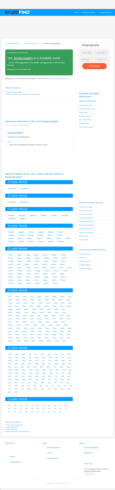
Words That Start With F (86, 228)
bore (33, 303)
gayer (63, 261)
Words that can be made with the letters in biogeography (23, 94)
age (16, 354)
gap (43, 364)
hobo (25, 322)
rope (46, 337)
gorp (57, 312)
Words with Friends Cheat (87, 109)
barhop (31, 232)
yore (64, 341)
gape (18, 309)
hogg (40, 322)
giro (63, 309)
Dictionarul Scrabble (85, 268)
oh (61, 408)
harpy (69, 267)
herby (29, 270)
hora (63, 322)
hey (57, 370)
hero (68, 319)
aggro (36, 255)
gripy (44, 267)
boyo (40, 303)
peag (62, 328)
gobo (10, 312)
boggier (44, 215)
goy (61, 367)
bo (66, 405)
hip (70, 370)
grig (31, 315)
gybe (53, 315)
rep (34, 386)
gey (63, 364)
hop (30, 373)
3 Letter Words (83, 239)
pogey (10, 280)
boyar (20, 261)
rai (61, 382)
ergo (54, 306)
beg (43, 357)
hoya (10, 325)
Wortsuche (82, 257)
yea (55, 389)
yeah (10, 341)
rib (53, 386)
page (40, 328)
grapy (19, 267)
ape (42, 354)
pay (9, 379)
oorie (29, 274)
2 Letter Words (83, 236)
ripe (32, 337)
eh (15, 408)
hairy (61, 267)
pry (29, 382)
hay (37, 370)
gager (46, 261)
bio (63, 357)
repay (19, 283)
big (57, 357)
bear (25, 300)
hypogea (64, 215)
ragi (60, 334)
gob (41, 367)
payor (28, 277)
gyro (10, 319)
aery (32, 297)
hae (9, 370)
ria (47, 386)
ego (70, 360)
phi (43, 379)
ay (43, 405)
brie (69, 303)
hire (9, 322)
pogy (24, 331)
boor (18, 303)
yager (37, 283)
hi (43, 408)
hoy (37, 373)
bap (23, 357)
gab (22, 364)
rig (59, 386)
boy (30, 360)
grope (52, 267)
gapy (26, 309)
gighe (27, 264)
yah (35, 389)
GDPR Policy (88, 452)
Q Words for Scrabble (85, 218)
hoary (47, 270)
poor (40, 331)
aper (10, 300)
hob (9, 373)
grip (38, 315)
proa (17, 334)
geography (25, 188)
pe (32, 412)
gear (41, 309)
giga (56, 309)
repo (17, 337)
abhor (10, 255)
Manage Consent (89, 473)
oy (21, 412)
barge (63, 255)
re (43, 412)
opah (10, 328)
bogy (68, 300)
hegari (58, 238)
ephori (49, 235)
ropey (28, 283)
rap (67, 382)
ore (56, 376)
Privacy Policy (88, 463)
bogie (55, 258)
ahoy (62, 297)
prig (9, 334)
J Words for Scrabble (85, 207)
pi (37, 412)
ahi (30, 354)
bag (9, 357)
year (18, 341)
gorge (53, 264)
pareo (53, 274)
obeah (19, 274)
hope (56, 322)
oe (55, 408)
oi (66, 408)
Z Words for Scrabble (85, 210)
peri (9, 331)
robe (39, 337)
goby (18, 312)
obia (43, 325)
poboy (62, 277)
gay (56, 364)
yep (68, 389)
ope (36, 376)
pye (42, 382)
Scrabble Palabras (84, 265)
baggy (53, 255)
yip (9, 392)
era (9, 364)
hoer (32, 322)
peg (23, 379)
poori (20, 280)
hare (24, 319)
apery (44, 255)
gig (22, 367)
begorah (33, 215)
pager (45, 274)
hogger (21, 241)
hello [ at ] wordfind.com (91, 447)
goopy (44, 264)
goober (11, 238)
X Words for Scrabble (85, 214)
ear (56, 360)
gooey (35, 264)
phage (37, 277)
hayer (10, 270)
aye (68, 354)
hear (47, 319)
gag (36, 364)
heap (39, 319)
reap (10, 337)
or (15, 412)
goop (42, 312)
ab (9, 405)
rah (55, 382)
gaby (69, 306)
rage (46, 334)
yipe (33, 341)
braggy (40, 235)
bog (9, 360)
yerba (55, 283)
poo (16, 382)
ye (54, 412)
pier (16, 331)
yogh (49, 341)
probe (36, 280)
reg (22, 386)
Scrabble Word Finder (85, 105)
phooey (61, 241)
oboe (50, 325)
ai (32, 405)
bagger (11, 232)
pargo (10, 277)
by (9, 408)
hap (30, 370)
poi (9, 382)
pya (35, 382)
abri (9, 297)
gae (29, 364)
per (37, 379)
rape (68, 334)
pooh (32, 331)
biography (12, 188)
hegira (67, 238)
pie (56, 379)
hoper (65, 270)
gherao (59, 235)
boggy (46, 258)
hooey (56, 270)
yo (60, 412)
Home (76, 12)
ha (32, 408)
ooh (29, 376)
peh (30, 379)
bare (17, 300)
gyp (68, 367)
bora (25, 303)
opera (36, 274)
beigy (19, 258)
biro (53, 300)
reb (16, 386)
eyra (61, 306)
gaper (54, 261)
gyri (68, 315)
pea (16, 379)
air (36, 354)
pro (22, 382)
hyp (43, 373)
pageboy (11, 218)
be (55, 405)
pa (26, 412)
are (62, 354)
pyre (32, 334)
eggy (39, 306)
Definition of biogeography (14, 92)
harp (32, 319)
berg (32, 300)
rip (64, 386)
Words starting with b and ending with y (18, 431)
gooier (20, 238)
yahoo (46, 283)
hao (23, 370)
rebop (63, 280)
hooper (31, 241)
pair (47, 328)
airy (69, 297)
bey (50, 357)
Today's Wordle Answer (86, 127)
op (9, 412)
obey (35, 325)
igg (51, 373)
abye (17, 297)
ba (49, 405)
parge (62, 274)
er (21, 408)
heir (54, 319)
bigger (50, 232)
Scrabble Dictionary (85, 116)
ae (15, 405)
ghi (69, 364)
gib (9, 367)
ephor (37, 261)
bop (23, 360)
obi (16, 376)
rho (41, 386)
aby (9, 354)
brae (48, 303)
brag (55, 303)
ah (27, 405)
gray (17, 315)
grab (10, 315)
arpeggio (11, 202)
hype (19, 325)
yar (49, 389)
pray (62, 331)
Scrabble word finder (53, 447)
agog (54, 297)
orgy (25, 328)
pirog (55, 277)
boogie (21, 235)
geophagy (24, 202)
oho (23, 376)
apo (49, 354)
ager (39, 297)
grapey (39, 238)
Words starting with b (12, 427)
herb (61, 319)
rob (70, 386)
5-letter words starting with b (14, 425)
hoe (16, 373)
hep (44, 370)
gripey (49, 238)
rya (16, 389)
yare (68, 337)
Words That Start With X (86, 232)
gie (16, 367)
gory (64, 312)
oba (69, 373)
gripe (36, 267)
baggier (11, 215)
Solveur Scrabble (84, 254)
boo (16, 360)
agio (47, 297)
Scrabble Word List (16, 462)
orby (18, 328)
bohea (64, 258)
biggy (28, 258)
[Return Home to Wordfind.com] (17, 14)
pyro (39, 334)
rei (28, 386)
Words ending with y (12, 429)
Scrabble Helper (84, 123)
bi (60, 405)
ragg (54, 334)
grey (25, 315)
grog (46, 315)
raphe (54, 280)
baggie (21, 232)
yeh (62, 389)
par (69, 376)
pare (54, 328)
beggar (41, 232)
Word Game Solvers (89, 12)
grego (28, 267)
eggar (29, 261)
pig (62, 379)
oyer (32, 328)
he (38, 408)
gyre (61, 315)
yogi (56, 341)
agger (19, 255)
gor (55, 367)
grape (62, 264)
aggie (28, 255)
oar (63, 373)
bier (39, 300)
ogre (58, 325)
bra (37, 360)
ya (49, 412)
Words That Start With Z (86, 221)
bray (63, 303)
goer (26, 312)
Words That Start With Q (86, 225)
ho (49, 408)
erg (16, 364)
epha (46, 306)
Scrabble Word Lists (105, 12)
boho (10, 303)
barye (10, 258)
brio (16, 306)
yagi (61, 337)
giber (19, 264)
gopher (29, 238)
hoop (48, 322)
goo (48, 367)
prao (55, 331)
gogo (34, 312)
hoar (17, 322)
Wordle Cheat (83, 112)
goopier (54, 215)
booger (60, 232)
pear (70, 328)
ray (9, 386)
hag (16, 370)
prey (69, 331)
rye (22, 389)
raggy (45, 280)
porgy (27, 280)
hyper (10, 274)
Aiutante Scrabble (84, 261)
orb (49, 376)
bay (36, 357)
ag (21, 405)
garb (34, 309)
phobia (50, 241)
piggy (46, 277)
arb (56, 354)
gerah (10, 264)
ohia (65, 325)
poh (68, 379)
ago (23, 354)
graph (10, 267)
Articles (12, 456)
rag (49, 382)
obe (9, 376)
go (26, 408)
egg (63, 360)
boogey (11, 235)
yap (42, 389)
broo (24, 306)
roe (9, 389)
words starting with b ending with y (58, 78)
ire (57, 373)
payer (19, 277)
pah (62, 376)
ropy (54, 337)
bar (30, 357)
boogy (10, 261)
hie (64, 370)
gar (50, 364)
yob (16, 392)
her (50, 370)
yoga (41, 341)
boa (69, 357)
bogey (37, 258)
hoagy (38, 270)
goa (34, 367)
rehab (10, 283)
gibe (49, 309)
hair (17, 319)
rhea (25, 337)
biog (46, 300)
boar (60, 300)
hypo (27, 325)
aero (25, 297)
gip (28, 367)
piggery (23, 218)
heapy (19, 270)
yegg (26, 341)
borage (31, 235)
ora (43, 376)
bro (43, 360)
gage (10, 309)
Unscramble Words (85, 119)
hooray (41, 241)
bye (49, 360)
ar (38, 405)
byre (31, 306)
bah (16, 357)
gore (49, 312)
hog (23, 373)
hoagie (11, 241)
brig (9, 306)
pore (47, 331)
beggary (22, 215)
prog (24, 334)
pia (49, 379)
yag (28, 389)
